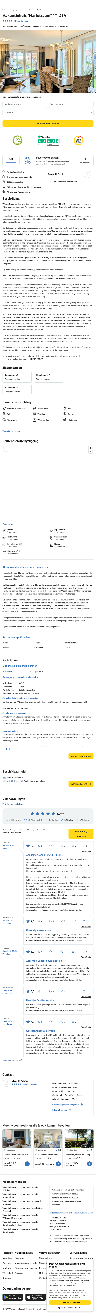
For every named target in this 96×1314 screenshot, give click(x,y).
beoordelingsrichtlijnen (11, 832)
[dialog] (70, 1285)
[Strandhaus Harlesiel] (16, 1138)
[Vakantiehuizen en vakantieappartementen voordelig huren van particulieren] (4, 3)
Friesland (70, 591)
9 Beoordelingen (21, 21)
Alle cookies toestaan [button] (70, 1302)
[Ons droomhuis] (79, 1138)
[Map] (48, 482)
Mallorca (6, 1268)
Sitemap (6, 1278)
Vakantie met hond (76, 1190)
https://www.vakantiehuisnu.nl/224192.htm (73, 1212)
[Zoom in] (90, 448)
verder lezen (8, 749)
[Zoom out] (90, 451)
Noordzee (7, 1258)
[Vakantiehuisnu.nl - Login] (81, 3)
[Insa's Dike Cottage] (48, 1138)
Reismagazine (46, 1268)
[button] (87, 3)
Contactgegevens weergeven (63, 181)
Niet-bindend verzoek (48, 123)
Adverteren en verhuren (81, 1258)
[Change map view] (6, 448)
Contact (43, 1278)
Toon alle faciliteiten (11, 431)
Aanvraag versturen (81, 756)
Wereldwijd (8, 1273)
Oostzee (6, 1263)
